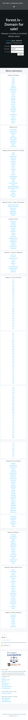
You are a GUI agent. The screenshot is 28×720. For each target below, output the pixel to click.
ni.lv (13, 395)
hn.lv (13, 358)
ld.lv (13, 378)
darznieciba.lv (13, 226)
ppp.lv (13, 409)
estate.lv (13, 164)
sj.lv (13, 429)
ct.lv (13, 306)
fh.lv (13, 333)
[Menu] (14, 7)
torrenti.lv (13, 118)
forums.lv (13, 96)
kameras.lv (13, 480)
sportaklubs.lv (13, 603)
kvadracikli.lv (13, 139)
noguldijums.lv (13, 241)
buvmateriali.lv (13, 156)
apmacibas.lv (13, 221)
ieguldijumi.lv (13, 211)
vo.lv (13, 453)
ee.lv (13, 318)
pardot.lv (13, 493)
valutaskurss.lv (13, 246)
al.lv (13, 285)
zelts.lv (13, 526)
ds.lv (13, 315)
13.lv (18, 716)
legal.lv (13, 620)
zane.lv (13, 123)
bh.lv (13, 291)
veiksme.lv (13, 119)
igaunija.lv (13, 99)
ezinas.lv (13, 233)
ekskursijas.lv (13, 571)
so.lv (13, 431)
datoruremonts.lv (13, 258)
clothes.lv (13, 470)
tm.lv (13, 436)
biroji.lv (13, 153)
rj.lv (13, 421)
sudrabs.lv (13, 507)
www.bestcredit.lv (6, 679)
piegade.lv (13, 543)
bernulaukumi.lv (13, 467)
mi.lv (13, 390)
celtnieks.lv (13, 158)
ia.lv (13, 359)
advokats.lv (13, 616)
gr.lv (13, 348)
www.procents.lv (6, 683)
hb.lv (13, 351)
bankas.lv (13, 223)
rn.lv (13, 424)
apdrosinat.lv (13, 208)
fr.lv (13, 336)
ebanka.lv (13, 230)
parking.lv (13, 495)
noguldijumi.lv (13, 240)
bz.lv (13, 296)
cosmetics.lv (13, 472)
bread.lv (13, 468)
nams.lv (13, 184)
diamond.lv (13, 477)
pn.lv (13, 407)
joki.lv (13, 580)
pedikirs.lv (13, 541)
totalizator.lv (13, 606)
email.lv (13, 260)
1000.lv (13, 81)
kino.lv (13, 583)
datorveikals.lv (13, 473)
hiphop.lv (13, 575)
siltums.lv (13, 549)
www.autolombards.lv (7, 686)
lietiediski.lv (13, 143)
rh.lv (13, 417)
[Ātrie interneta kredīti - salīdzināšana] (14, 659)
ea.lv (13, 317)
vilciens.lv (13, 121)
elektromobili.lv (13, 138)
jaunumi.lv (13, 236)
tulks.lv (13, 558)
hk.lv (13, 356)
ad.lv (13, 281)
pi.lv (13, 405)
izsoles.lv (13, 174)
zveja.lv (13, 608)
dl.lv (13, 311)
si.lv (13, 427)
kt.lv (13, 376)
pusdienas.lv (13, 544)
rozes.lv (13, 500)
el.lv (13, 323)
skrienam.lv (13, 600)
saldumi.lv (13, 502)
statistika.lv (13, 271)
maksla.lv (13, 588)
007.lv (13, 77)
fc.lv (13, 327)
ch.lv (13, 300)
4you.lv (13, 82)
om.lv (13, 400)
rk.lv (13, 422)
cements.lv (13, 161)
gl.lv (13, 344)
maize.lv (13, 483)
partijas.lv (13, 111)
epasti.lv (13, 261)
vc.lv (13, 445)
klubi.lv (13, 585)
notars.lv (13, 625)
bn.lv (13, 293)
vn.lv (13, 452)
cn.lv (13, 303)
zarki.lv (13, 524)
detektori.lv (13, 475)
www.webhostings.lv (6, 701)
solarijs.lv (13, 553)
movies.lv (13, 590)
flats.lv (13, 166)
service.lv (13, 548)
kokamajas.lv (13, 178)
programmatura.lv (13, 266)
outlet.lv (13, 490)
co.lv (13, 305)
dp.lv (13, 313)
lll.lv (13, 383)
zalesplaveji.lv (13, 523)
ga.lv (13, 339)
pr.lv (13, 410)
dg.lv (13, 308)
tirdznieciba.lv (13, 512)
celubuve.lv (13, 159)
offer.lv (13, 488)
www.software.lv (6, 700)
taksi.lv (13, 144)
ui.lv (13, 443)
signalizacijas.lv (13, 114)
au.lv (13, 288)
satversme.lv (13, 626)
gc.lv (13, 343)
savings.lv (13, 215)
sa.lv (13, 426)
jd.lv (13, 366)
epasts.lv (13, 263)
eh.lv (13, 320)
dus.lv (13, 94)
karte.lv (13, 101)
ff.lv (13, 328)
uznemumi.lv (13, 245)
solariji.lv (13, 551)
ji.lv (13, 369)
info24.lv (13, 235)
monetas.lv (13, 108)
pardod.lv (13, 492)
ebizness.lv (13, 231)
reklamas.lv (13, 270)
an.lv (13, 286)
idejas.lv (13, 98)
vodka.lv (13, 521)
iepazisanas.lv (13, 576)
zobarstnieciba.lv (13, 560)
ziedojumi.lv (13, 248)
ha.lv (13, 349)
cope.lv (13, 570)
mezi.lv (13, 181)
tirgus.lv (13, 243)
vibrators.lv (13, 519)
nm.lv (13, 397)
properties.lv (13, 191)
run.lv (13, 113)
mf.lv (13, 387)
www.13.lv (4, 681)
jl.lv (13, 371)
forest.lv (8, 41)
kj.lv (13, 374)
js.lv (13, 373)
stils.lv (13, 605)
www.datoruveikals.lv (7, 693)
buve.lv (13, 154)
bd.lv (13, 290)
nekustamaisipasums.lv (13, 186)
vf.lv (13, 447)
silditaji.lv (13, 503)
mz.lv (13, 392)
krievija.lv (13, 103)
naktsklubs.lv (13, 595)
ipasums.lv (13, 169)
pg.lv (13, 404)
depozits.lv (13, 210)
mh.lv (13, 389)
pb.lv (13, 402)
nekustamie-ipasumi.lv (13, 188)
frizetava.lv (13, 534)
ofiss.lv (13, 190)
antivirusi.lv (13, 255)
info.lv (13, 265)
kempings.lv (13, 581)
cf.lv (13, 298)
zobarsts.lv (13, 561)
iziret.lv (13, 173)
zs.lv (13, 457)
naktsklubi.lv (13, 593)
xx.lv (13, 455)
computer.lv (13, 256)
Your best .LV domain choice (12, 3)
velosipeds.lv (13, 518)
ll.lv (13, 381)
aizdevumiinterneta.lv (13, 204)
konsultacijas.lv (13, 538)
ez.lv (13, 325)
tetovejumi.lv (13, 555)
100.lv (13, 79)
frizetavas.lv (13, 536)
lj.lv (13, 379)
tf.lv (13, 434)
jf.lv (13, 368)
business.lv (13, 225)
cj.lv (13, 301)
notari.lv (13, 623)
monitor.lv (13, 485)
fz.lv (13, 338)
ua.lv (13, 437)
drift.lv (13, 134)
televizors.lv (13, 510)
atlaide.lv (13, 463)
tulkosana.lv (13, 556)
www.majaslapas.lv (6, 698)
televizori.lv (13, 508)
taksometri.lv (13, 146)
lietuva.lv (13, 104)
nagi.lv (13, 539)
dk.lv (13, 310)
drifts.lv (13, 136)
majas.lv (13, 179)
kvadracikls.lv (13, 141)
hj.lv (13, 354)
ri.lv (13, 419)
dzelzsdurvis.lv (13, 478)
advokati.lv (13, 615)
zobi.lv (13, 563)
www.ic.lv (4, 678)
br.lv (13, 295)
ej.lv (13, 322)
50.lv (13, 84)
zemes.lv (13, 196)
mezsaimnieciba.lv (13, 183)
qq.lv (13, 412)
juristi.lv (13, 618)
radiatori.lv (13, 498)
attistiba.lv (13, 87)
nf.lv (13, 394)
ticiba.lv (13, 116)
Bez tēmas (4, 634)
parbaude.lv (13, 109)
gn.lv (13, 346)
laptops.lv (13, 482)
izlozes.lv (13, 578)
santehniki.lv (13, 546)
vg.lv (13, 448)
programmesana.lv (13, 268)
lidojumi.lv (13, 586)
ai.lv (13, 283)
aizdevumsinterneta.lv (13, 206)
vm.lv (13, 450)
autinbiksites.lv (13, 465)
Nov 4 (10, 640)
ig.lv (13, 361)
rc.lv (13, 414)
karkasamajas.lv (13, 176)
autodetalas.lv (13, 129)
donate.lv (13, 228)
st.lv (13, 432)
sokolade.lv (13, 505)
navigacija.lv (13, 487)
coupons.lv (13, 93)
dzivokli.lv (13, 163)
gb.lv (13, 341)
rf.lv (13, 415)
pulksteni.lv (13, 497)
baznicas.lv (13, 91)
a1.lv (13, 280)
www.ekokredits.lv (6, 688)
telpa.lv (13, 193)
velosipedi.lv (13, 516)
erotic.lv (13, 573)
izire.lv (13, 171)
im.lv (13, 363)
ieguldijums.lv (13, 213)
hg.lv (13, 353)
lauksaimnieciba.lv (13, 238)
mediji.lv (13, 106)
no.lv (13, 399)
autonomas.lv (13, 133)
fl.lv (13, 334)
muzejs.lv (13, 591)
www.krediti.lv (5, 685)
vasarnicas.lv (13, 195)
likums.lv (13, 621)
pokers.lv (13, 596)
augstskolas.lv (13, 89)
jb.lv (13, 364)
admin (4, 640)
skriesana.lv (13, 601)
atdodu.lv (13, 86)
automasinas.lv (13, 131)
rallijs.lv (13, 598)
